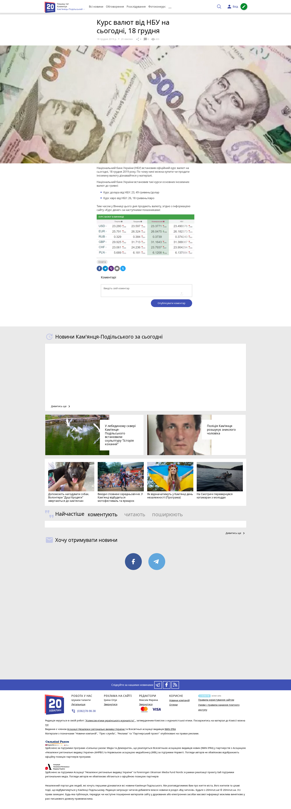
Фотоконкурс (157, 6)
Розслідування (136, 6)
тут (47, 724)
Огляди (173, 704)
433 (155, 39)
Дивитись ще (61, 406)
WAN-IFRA (170, 729)
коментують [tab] (103, 514)
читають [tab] (134, 514)
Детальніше (78, 704)
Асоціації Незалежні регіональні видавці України (96, 729)
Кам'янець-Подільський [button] (70, 9)
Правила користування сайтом (216, 699)
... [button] (169, 6)
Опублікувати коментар (171, 303)
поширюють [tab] (167, 514)
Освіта (102, 261)
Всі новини (96, 6)
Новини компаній (179, 700)
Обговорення (115, 6)
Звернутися (110, 704)
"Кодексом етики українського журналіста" (110, 720)
